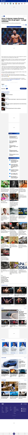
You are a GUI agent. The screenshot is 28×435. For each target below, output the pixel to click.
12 (4, 98)
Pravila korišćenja (16, 409)
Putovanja (3, 412)
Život (2, 410)
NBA (6, 102)
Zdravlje (3, 411)
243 (9, 169)
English (11, 409)
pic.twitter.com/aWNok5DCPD (15, 79)
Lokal (6, 412)
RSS (14, 412)
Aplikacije (15, 411)
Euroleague (7, 93)
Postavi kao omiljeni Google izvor (12, 26)
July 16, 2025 (10, 80)
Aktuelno (20, 359)
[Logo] (3, 1)
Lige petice (12, 323)
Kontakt (15, 413)
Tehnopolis (6, 410)
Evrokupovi (21, 347)
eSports (6, 409)
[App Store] (23, 411)
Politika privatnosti (16, 410)
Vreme (11, 410)
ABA (6, 107)
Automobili (6, 411)
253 (9, 164)
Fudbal (3, 323)
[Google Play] (23, 409)
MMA (2, 16)
